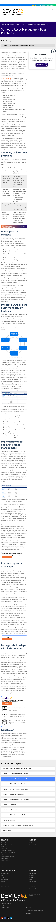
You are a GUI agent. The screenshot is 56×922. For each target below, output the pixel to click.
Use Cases (3, 883)
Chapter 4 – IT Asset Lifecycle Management (15, 789)
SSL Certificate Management (7, 864)
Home (2, 24)
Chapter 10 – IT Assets (9, 820)
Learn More (7, 703)
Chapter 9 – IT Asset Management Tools (14, 815)
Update (2, 885)
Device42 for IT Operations (6, 842)
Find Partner (32, 842)
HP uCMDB (31, 875)
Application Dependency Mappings (8, 852)
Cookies (28, 909)
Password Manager (5, 862)
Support (43, 5)
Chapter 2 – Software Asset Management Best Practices (18, 45)
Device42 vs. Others (33, 888)
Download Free (7, 639)
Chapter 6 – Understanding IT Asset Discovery (16, 799)
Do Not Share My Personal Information (34, 910)
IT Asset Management (5, 858)
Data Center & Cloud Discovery (7, 850)
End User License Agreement (7, 886)
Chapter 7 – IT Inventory (9, 804)
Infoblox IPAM (32, 877)
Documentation (4, 879)
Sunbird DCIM (32, 886)
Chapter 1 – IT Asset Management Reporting (15, 773)
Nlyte (30, 879)
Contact (52, 5)
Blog (40, 5)
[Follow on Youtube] (2, 918)
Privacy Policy (29, 912)
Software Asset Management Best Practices (36, 24)
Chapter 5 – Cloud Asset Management (13, 794)
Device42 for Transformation (7, 844)
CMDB (2, 854)
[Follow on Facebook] (5, 918)
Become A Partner (33, 844)
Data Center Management (6, 846)
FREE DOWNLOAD (7, 557)
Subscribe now (40, 64)
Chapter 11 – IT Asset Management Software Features (18, 825)
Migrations (3, 865)
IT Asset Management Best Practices (14, 24)
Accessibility (29, 907)
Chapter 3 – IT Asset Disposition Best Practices (16, 784)
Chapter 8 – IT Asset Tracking (11, 810)
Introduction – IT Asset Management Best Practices (17, 768)
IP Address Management (6, 860)
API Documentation (5, 873)
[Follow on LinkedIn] (11, 918)
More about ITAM (7, 830)
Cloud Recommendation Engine (7, 856)
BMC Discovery (32, 873)
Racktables (31, 883)
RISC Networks (32, 881)
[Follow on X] (8, 918)
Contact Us (3, 877)
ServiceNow (31, 885)
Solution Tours (4, 848)
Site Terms (28, 913)
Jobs (48, 5)
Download (3, 881)
